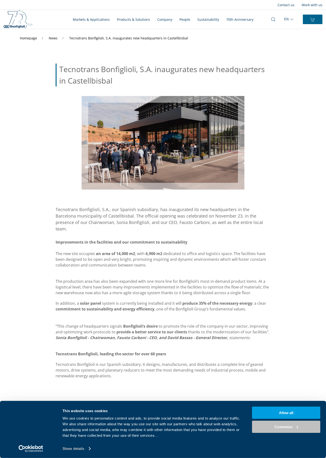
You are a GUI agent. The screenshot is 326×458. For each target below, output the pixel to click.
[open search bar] (273, 19)
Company (164, 19)
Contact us (286, 5)
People (184, 19)
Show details (73, 449)
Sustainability (208, 19)
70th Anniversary (239, 19)
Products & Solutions (133, 19)
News (53, 38)
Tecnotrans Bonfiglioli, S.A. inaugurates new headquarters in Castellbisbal (128, 38)
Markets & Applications (91, 19)
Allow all (286, 413)
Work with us (312, 5)
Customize (283, 427)
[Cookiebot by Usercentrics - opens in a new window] (31, 448)
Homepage (29, 38)
